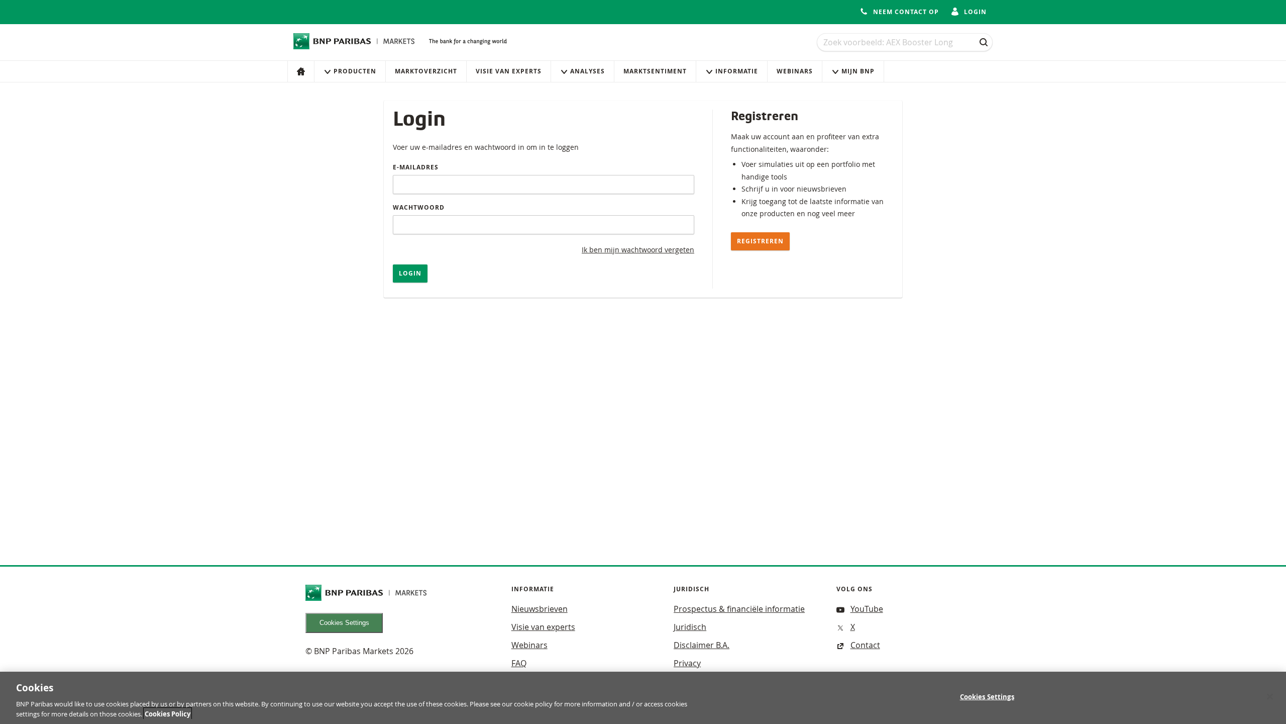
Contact (865, 645)
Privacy (687, 663)
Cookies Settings (344, 622)
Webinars (795, 71)
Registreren (760, 241)
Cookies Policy (167, 713)
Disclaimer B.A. (701, 645)
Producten (355, 71)
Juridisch (690, 626)
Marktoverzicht (426, 71)
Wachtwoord (419, 207)
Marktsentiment (655, 71)
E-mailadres (416, 167)
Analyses (587, 71)
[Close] (1270, 697)
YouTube (866, 608)
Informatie (736, 71)
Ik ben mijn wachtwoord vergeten (638, 249)
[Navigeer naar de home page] (354, 41)
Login (410, 273)
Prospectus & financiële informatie (739, 608)
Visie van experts (509, 71)
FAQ (518, 663)
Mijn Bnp (858, 71)
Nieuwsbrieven (539, 608)
